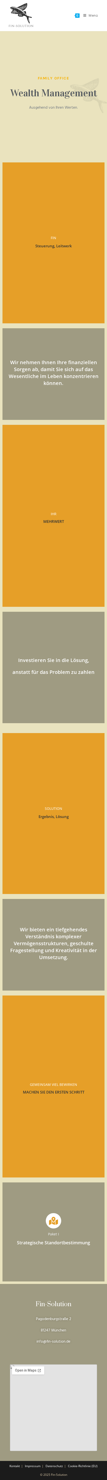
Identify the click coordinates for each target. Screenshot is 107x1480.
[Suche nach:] (100, 15)
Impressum (33, 1466)
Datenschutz (54, 1466)
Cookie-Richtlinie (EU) (83, 1466)
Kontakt (14, 1466)
